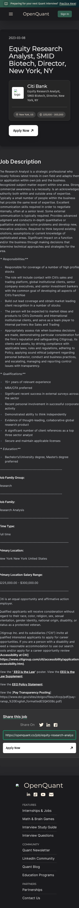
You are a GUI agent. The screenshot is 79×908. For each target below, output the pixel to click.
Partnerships (32, 890)
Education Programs (38, 875)
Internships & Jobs (36, 811)
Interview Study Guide (39, 827)
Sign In (65, 13)
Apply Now (21, 131)
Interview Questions (37, 835)
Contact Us (31, 898)
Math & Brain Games (38, 819)
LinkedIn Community (38, 858)
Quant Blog (31, 867)
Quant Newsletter (36, 850)
